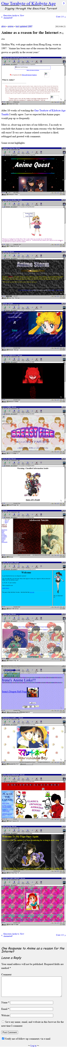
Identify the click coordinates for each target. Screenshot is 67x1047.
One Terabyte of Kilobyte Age (28, 3)
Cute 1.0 (60, 16)
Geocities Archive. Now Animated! (13, 16)
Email (5, 1009)
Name (5, 1002)
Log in (33, 1045)
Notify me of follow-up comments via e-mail (27, 1038)
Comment (6, 974)
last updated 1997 (24, 26)
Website (5, 1015)
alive (3, 26)
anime (10, 26)
